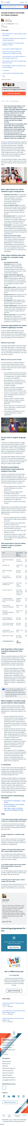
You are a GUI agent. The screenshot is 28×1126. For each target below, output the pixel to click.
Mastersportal (6, 1063)
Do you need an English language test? (12, 49)
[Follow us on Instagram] (23, 1096)
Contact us (5, 1054)
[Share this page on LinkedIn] (10, 921)
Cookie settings (9, 1115)
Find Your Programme (14, 93)
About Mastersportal (8, 1045)
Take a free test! (14, 947)
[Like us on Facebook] (4, 1096)
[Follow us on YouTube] (13, 1096)
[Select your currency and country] (4, 1087)
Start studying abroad (14, 101)
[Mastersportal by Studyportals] (5, 2)
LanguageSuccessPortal (8, 1080)
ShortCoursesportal (7, 1070)
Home (3, 101)
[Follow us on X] (18, 1096)
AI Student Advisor (7, 1047)
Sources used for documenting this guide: (12, 73)
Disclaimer (25, 1115)
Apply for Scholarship (14, 991)
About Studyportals (7, 1043)
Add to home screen (10, 1102)
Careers (4, 1052)
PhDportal (5, 1066)
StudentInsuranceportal (8, 1077)
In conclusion (5, 70)
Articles (7, 101)
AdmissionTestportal (8, 1073)
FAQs (3, 76)
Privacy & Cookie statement (17, 1115)
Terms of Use (4, 1115)
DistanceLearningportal (8, 1068)
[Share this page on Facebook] (8, 921)
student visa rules (8, 143)
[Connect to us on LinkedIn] (9, 1096)
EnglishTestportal (7, 1075)
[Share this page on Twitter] (9, 921)
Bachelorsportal (6, 1061)
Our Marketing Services (8, 1050)
